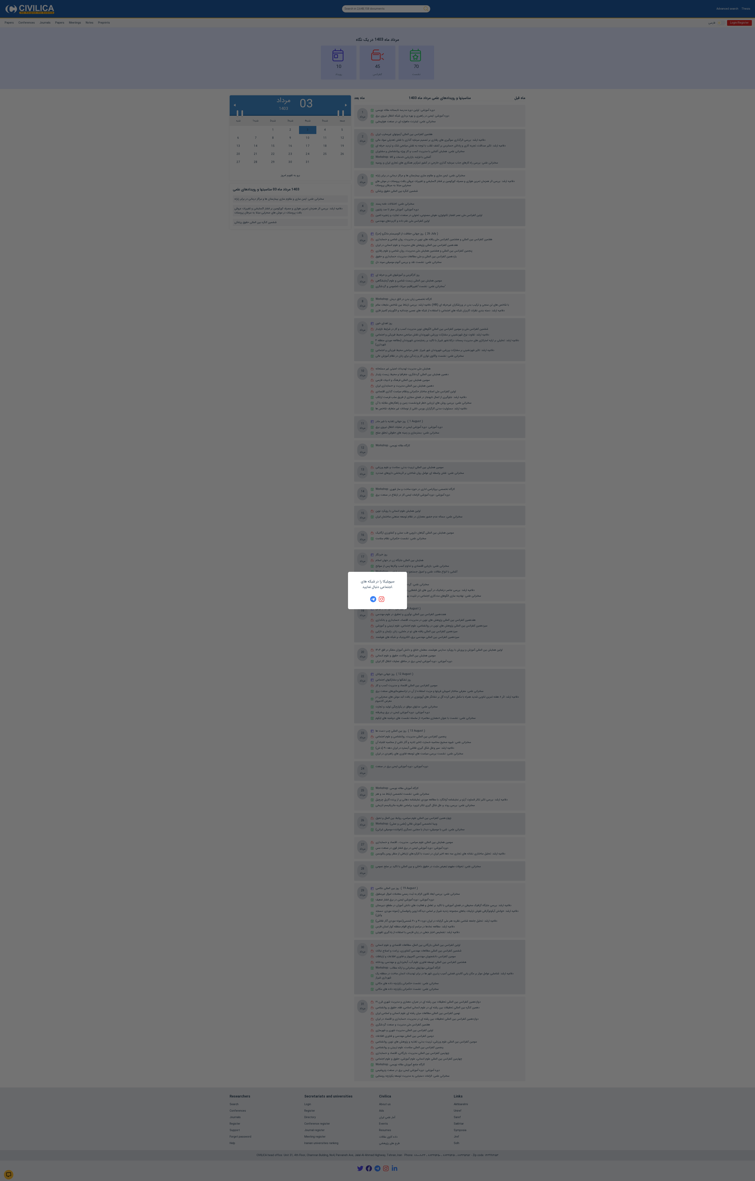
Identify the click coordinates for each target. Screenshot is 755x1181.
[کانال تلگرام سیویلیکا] (373, 599)
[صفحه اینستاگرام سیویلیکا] (382, 599)
